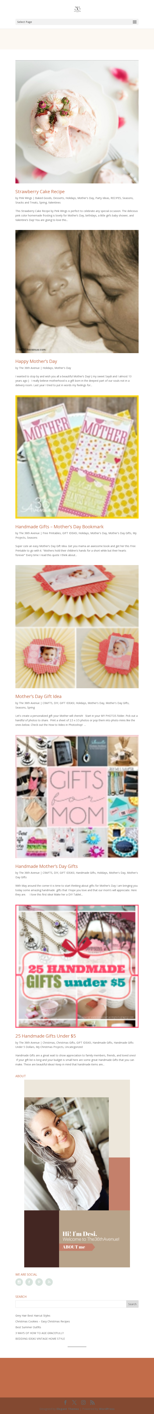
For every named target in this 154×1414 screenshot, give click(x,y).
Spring (43, 202)
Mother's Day (85, 198)
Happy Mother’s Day (36, 361)
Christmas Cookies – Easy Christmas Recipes (42, 1321)
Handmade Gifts (86, 872)
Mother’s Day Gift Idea (38, 696)
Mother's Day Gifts (119, 533)
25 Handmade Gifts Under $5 (45, 1036)
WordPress (107, 1409)
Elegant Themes (68, 1409)
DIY (56, 703)
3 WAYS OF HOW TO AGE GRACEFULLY (39, 1333)
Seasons (127, 198)
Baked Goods (43, 198)
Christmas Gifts (65, 1042)
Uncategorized (74, 1047)
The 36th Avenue (29, 368)
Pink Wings (25, 198)
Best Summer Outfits (28, 1327)
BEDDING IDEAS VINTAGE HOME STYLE (40, 1338)
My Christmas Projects (49, 1047)
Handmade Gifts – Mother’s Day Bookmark (59, 526)
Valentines (54, 202)
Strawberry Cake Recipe (40, 191)
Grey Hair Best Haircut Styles (32, 1315)
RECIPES (116, 198)
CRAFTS (47, 703)
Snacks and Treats (26, 202)
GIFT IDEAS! (69, 533)
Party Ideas (102, 198)
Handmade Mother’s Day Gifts (46, 866)
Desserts (58, 198)
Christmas (49, 1042)
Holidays (71, 198)
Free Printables (52, 533)
